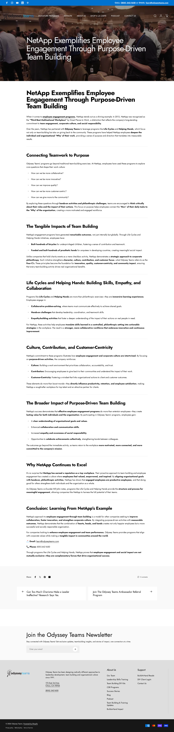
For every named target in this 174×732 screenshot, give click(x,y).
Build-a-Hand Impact (115, 709)
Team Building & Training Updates (117, 704)
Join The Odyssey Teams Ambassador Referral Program (117, 593)
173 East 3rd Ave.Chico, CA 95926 (53, 684)
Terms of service (28, 728)
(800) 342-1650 (52, 690)
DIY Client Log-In (144, 679)
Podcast (110, 699)
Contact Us (142, 683)
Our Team (111, 675)
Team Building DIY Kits (116, 683)
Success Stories (113, 691)
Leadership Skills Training (117, 679)
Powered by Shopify (30, 724)
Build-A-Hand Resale (146, 675)
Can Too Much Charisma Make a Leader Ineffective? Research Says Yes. (48, 593)
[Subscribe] (75, 649)
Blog (109, 695)
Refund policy (18, 728)
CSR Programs (113, 687)
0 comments (144, 577)
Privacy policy (9, 728)
